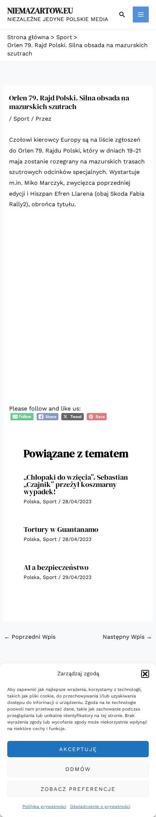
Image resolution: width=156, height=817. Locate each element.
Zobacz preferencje (78, 789)
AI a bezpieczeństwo (56, 567)
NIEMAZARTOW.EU (40, 10)
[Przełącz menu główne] (141, 14)
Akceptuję (78, 749)
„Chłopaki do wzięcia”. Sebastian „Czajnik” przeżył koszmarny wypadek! (76, 484)
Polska (32, 501)
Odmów (78, 769)
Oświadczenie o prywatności (100, 806)
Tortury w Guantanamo (61, 529)
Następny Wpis (127, 636)
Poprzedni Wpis (30, 636)
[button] (145, 674)
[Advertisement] (78, 297)
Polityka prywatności (44, 806)
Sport (21, 118)
